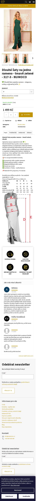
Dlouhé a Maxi (21, 124)
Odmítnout (9, 496)
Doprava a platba (6, 416)
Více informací (15, 485)
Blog (3, 425)
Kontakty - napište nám (8, 407)
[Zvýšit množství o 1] (15, 114)
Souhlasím (26, 496)
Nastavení (17, 490)
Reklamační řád (6, 414)
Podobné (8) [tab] (12, 133)
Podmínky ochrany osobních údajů (11, 411)
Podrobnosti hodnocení (25, 65)
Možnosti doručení (8, 98)
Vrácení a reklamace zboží (9, 420)
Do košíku (27, 115)
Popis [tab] (5, 133)
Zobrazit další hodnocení (26, 356)
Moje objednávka (7, 427)
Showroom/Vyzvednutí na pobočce (12, 422)
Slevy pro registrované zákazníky (11, 418)
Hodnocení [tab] (22, 133)
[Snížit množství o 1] (6, 114)
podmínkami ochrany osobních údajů (16, 383)
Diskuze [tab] (29, 133)
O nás (3, 405)
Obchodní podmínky (7, 409)
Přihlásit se (8, 391)
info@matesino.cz (10, 436)
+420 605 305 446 (9, 439)
